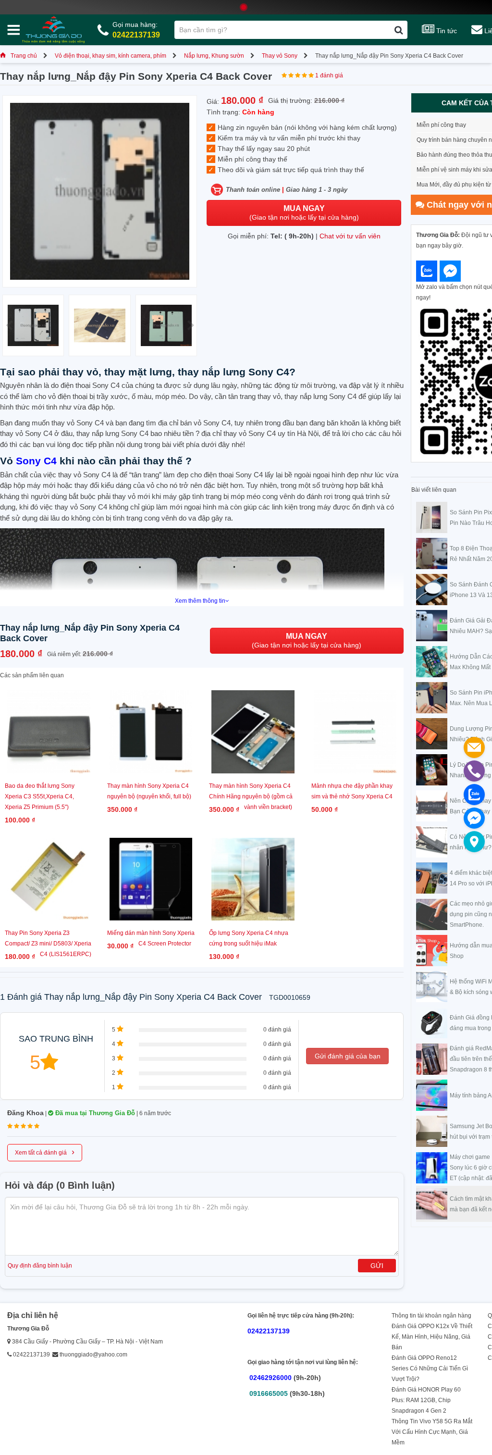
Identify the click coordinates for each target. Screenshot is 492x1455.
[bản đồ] (474, 841)
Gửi (376, 1265)
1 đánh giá (329, 75)
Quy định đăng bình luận (40, 1265)
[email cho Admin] (474, 747)
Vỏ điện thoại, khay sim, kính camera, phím (110, 55)
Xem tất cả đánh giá (44, 1152)
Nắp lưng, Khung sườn (214, 55)
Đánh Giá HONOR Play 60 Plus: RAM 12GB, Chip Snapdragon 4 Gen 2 (426, 1400)
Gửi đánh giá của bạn (348, 1056)
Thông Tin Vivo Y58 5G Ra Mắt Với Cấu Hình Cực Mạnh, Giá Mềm (432, 1432)
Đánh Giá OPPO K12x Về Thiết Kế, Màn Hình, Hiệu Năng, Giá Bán (432, 1337)
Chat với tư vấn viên (350, 236)
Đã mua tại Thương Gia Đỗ (94, 1113)
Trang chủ (24, 55)
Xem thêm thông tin (200, 600)
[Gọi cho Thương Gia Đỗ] (474, 771)
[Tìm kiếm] (398, 30)
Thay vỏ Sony (279, 55)
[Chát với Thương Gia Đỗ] (426, 271)
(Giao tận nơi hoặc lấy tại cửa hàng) (304, 212)
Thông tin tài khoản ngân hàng (431, 1315)
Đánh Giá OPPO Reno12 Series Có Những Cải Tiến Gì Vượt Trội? (430, 1368)
